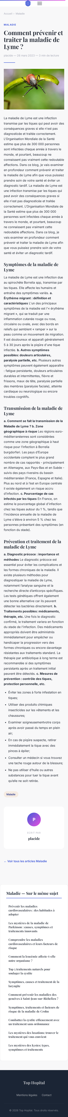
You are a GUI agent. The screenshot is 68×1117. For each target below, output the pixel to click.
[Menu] (39, 3)
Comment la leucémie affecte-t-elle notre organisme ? (32, 958)
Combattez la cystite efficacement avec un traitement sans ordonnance (33, 1022)
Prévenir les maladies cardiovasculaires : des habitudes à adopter (31, 910)
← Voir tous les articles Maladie (25, 861)
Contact (47, 1095)
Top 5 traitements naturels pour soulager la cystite (29, 971)
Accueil (8, 13)
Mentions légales (26, 1095)
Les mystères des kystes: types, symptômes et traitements (28, 1047)
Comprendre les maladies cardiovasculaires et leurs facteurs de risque (33, 944)
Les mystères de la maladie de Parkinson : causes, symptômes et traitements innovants (30, 927)
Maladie (20, 13)
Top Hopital (34, 1082)
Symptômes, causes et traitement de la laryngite (33, 984)
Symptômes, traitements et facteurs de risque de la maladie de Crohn (33, 1009)
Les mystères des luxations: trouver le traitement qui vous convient (33, 1035)
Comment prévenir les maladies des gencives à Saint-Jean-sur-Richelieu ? (33, 996)
